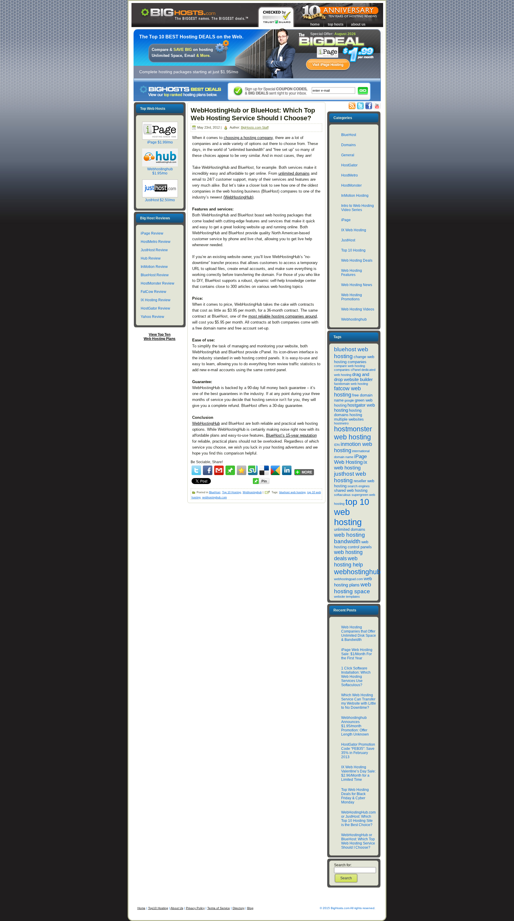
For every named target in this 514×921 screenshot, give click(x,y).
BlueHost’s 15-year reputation (291, 435)
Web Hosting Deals (356, 260)
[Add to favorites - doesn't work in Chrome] (241, 470)
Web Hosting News (356, 285)
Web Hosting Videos (357, 309)
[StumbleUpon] (253, 470)
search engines (358, 486)
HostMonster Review (157, 283)
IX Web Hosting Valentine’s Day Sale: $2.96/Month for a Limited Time (358, 773)
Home (141, 908)
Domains (348, 145)
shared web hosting (350, 490)
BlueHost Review (155, 275)
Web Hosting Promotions (351, 297)
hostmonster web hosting (353, 433)
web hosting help (348, 561)
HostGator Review (155, 308)
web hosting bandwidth (349, 538)
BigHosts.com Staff (255, 127)
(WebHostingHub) (238, 197)
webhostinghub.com (214, 497)
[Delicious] (264, 470)
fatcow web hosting (347, 391)
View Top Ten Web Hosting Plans (159, 337)
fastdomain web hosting (351, 383)
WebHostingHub (206, 423)
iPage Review (152, 233)
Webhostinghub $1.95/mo (160, 171)
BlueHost (214, 492)
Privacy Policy (195, 908)
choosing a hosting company (248, 137)
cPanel (356, 369)
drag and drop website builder (353, 377)
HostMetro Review (155, 242)
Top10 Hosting (158, 908)
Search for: (343, 865)
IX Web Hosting (353, 230)
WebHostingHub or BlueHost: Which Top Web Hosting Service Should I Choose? (253, 114)
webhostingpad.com (348, 579)
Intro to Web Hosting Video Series (357, 208)
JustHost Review (154, 250)
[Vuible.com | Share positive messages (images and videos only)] (230, 474)
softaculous (342, 495)
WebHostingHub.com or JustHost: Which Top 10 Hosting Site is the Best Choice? (358, 818)
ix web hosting (350, 464)
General (347, 155)
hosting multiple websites (349, 417)
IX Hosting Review (155, 300)
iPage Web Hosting (350, 459)
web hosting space (352, 587)
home (315, 24)
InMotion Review (154, 267)
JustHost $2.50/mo (160, 200)
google (349, 400)
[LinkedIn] (287, 470)
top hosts (336, 24)
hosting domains (347, 412)
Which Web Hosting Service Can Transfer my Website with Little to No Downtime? (358, 701)
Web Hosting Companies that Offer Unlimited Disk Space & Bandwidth (358, 633)
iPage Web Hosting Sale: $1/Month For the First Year (356, 654)
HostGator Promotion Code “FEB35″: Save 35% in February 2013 (358, 750)
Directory (239, 908)
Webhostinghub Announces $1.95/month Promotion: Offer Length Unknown (355, 726)
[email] (219, 470)
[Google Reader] (275, 470)
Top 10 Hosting (231, 492)
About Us (176, 908)
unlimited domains (294, 173)
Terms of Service (218, 908)
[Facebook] (207, 470)
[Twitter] (196, 470)
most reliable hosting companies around (282, 316)
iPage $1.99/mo (160, 142)
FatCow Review (153, 292)
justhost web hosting (350, 477)
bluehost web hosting (292, 492)
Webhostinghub (252, 492)
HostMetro (349, 175)
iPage (346, 220)
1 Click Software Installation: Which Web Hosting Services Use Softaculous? (356, 676)
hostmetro (341, 423)
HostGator (349, 165)
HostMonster (351, 185)
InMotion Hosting (355, 195)
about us (358, 24)
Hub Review (151, 258)
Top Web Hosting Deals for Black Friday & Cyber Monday (355, 796)
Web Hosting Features (351, 273)
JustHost (348, 240)
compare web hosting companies (349, 367)
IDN (337, 445)
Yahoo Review (152, 317)
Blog (250, 908)
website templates (347, 596)
